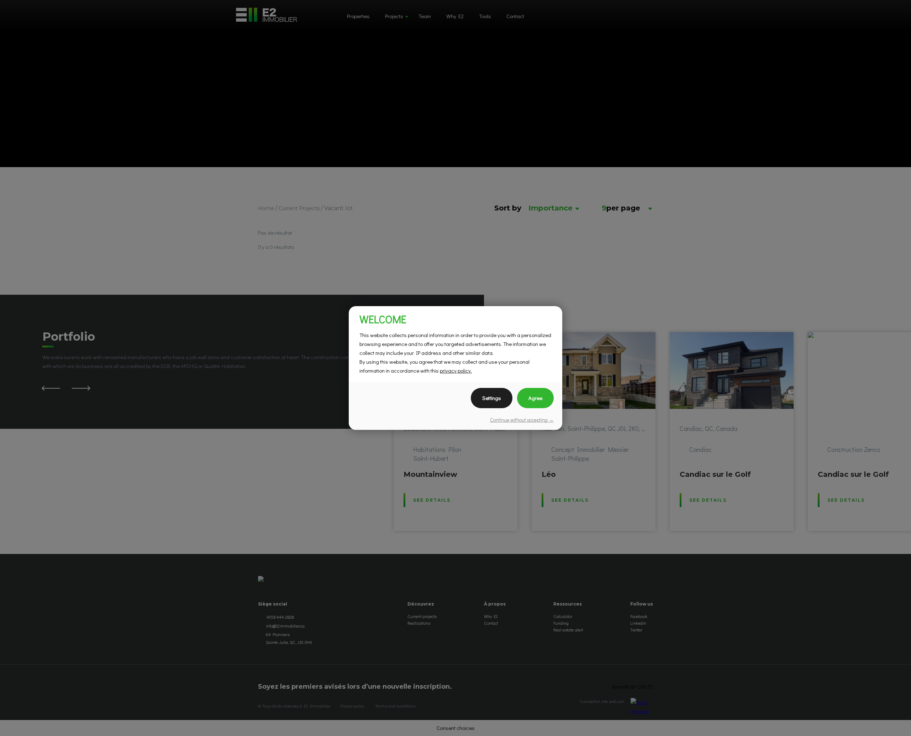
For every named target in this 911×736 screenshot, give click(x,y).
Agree (535, 397)
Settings (491, 397)
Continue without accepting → (522, 419)
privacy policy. (456, 370)
